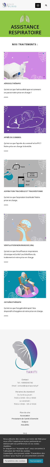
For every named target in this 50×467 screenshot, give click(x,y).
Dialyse (25, 421)
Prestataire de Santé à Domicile (25, 418)
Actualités (25, 425)
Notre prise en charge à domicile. (18, 146)
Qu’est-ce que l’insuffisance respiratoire (21, 251)
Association (25, 415)
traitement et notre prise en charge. (19, 257)
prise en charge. (11, 200)
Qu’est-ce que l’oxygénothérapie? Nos (20, 308)
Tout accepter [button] (35, 461)
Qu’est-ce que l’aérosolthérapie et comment (22, 89)
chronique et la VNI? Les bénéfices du (20, 254)
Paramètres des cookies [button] (15, 461)
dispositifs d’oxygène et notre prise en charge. (23, 311)
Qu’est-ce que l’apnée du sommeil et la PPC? (22, 143)
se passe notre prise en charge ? (18, 92)
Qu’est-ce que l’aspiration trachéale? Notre (22, 197)
